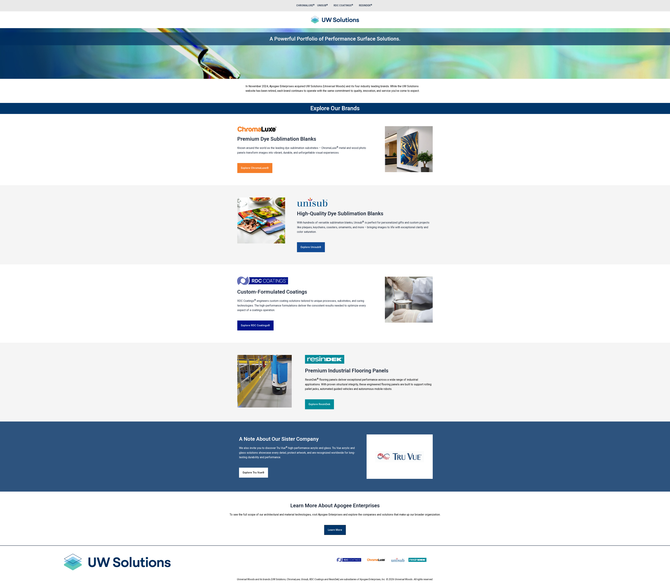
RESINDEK (365, 5)
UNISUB (322, 5)
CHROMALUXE (305, 5)
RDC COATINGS (343, 5)
